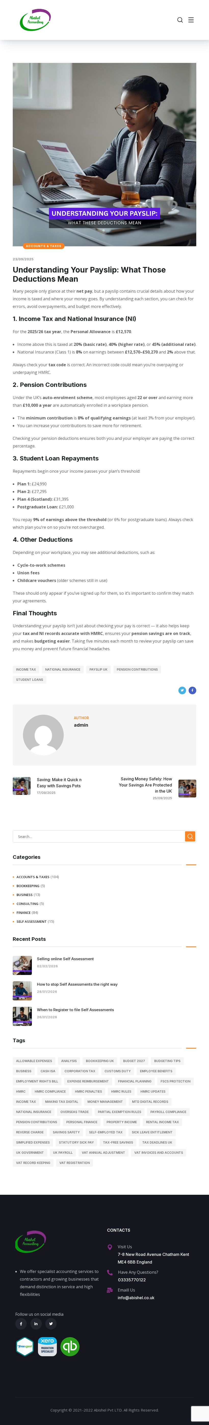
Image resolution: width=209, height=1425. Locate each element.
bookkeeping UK (100, 1061)
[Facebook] (192, 690)
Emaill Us (126, 1290)
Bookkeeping (28, 886)
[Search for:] (104, 836)
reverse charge (30, 1132)
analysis (69, 1061)
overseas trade (74, 1112)
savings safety (66, 1132)
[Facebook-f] (21, 1323)
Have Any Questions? (138, 1272)
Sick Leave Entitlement (152, 1132)
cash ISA (48, 1071)
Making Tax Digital (61, 1102)
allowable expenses (34, 1061)
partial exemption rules (119, 1112)
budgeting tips (167, 1061)
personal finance (81, 1122)
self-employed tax (106, 1132)
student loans (29, 680)
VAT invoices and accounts (158, 1153)
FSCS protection (175, 1081)
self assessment (32, 921)
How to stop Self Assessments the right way (77, 984)
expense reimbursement (88, 1081)
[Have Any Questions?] (110, 1272)
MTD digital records (150, 1102)
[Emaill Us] (109, 1290)
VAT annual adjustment (103, 1153)
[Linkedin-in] (36, 1323)
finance (24, 912)
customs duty (117, 1071)
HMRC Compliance (50, 1091)
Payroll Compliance (168, 1112)
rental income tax (162, 1122)
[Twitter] (182, 690)
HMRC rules (121, 1091)
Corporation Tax (79, 1071)
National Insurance (62, 669)
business (25, 894)
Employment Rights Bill (37, 1081)
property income (122, 1122)
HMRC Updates (152, 1091)
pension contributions (137, 669)
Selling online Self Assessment (65, 958)
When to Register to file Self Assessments (75, 1009)
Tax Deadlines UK (157, 1142)
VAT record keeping (33, 1163)
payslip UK (98, 669)
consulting (27, 903)
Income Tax (26, 669)
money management (105, 1102)
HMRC (20, 1091)
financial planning (134, 1081)
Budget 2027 (134, 1061)
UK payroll (63, 1153)
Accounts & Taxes (43, 246)
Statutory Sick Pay (76, 1142)
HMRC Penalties (88, 1091)
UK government (30, 1153)
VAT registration (74, 1163)
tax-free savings (118, 1142)
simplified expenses (33, 1142)
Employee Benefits (156, 1071)
